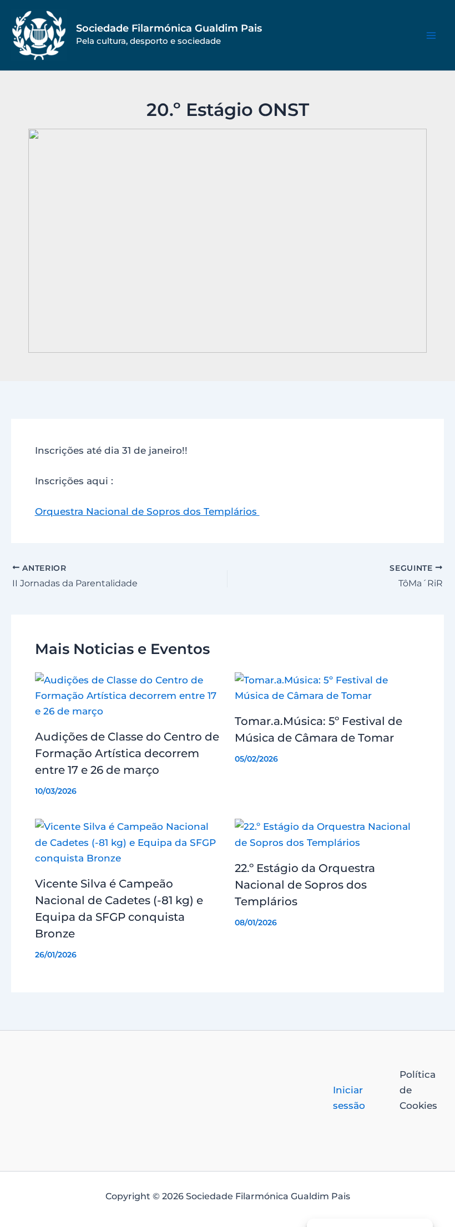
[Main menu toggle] (431, 35)
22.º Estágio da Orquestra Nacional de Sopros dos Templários (305, 884)
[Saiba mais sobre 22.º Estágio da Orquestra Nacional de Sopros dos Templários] (328, 833)
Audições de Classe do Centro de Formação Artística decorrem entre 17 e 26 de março (127, 753)
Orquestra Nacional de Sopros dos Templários (147, 511)
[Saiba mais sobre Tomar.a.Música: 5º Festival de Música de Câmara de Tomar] (328, 686)
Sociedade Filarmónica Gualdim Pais (169, 28)
